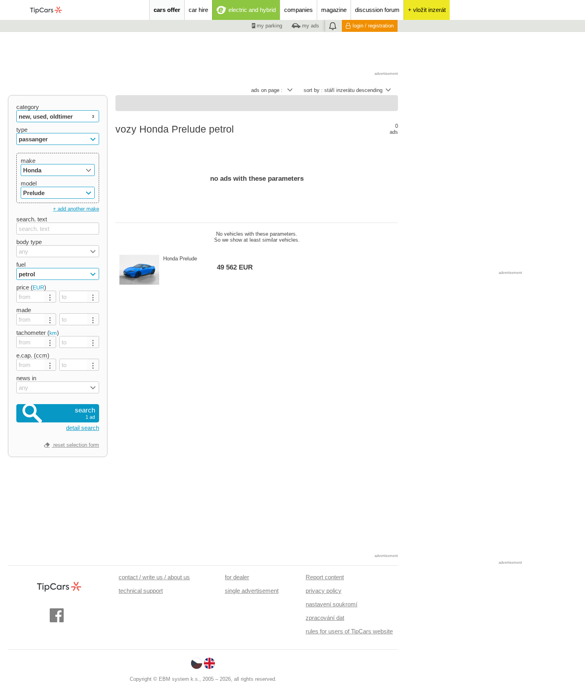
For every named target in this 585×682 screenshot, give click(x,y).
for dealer (237, 577)
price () (31, 287)
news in (26, 378)
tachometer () (37, 332)
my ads (309, 26)
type (21, 129)
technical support (141, 590)
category (27, 107)
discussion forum (377, 9)
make (28, 160)
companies (298, 9)
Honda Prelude (208, 263)
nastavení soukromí (331, 604)
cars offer (167, 9)
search (85, 413)
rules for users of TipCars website (349, 631)
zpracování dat (325, 617)
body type (29, 241)
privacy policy (323, 590)
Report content (325, 577)
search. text (31, 219)
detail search (82, 427)
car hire (198, 9)
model (29, 183)
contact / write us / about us (154, 577)
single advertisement (252, 590)
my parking (268, 26)
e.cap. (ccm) (32, 355)
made (23, 310)
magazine (334, 9)
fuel (20, 264)
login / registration (373, 26)
